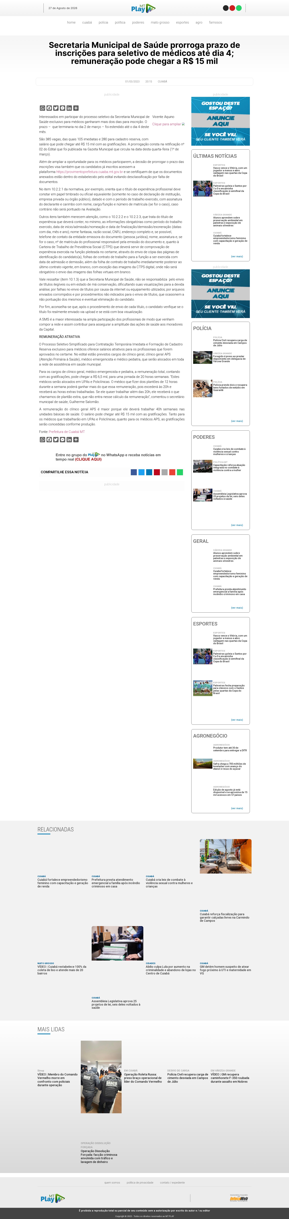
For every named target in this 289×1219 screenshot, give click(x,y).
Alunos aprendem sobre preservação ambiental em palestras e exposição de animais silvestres (228, 221)
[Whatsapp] (239, 8)
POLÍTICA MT (220, 462)
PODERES (138, 22)
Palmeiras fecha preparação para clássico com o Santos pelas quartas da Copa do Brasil (229, 689)
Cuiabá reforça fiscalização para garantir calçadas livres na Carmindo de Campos (224, 917)
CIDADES (150, 963)
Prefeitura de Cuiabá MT (67, 432)
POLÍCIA (103, 22)
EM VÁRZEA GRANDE (223, 1070)
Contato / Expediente (172, 1182)
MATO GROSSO (160, 22)
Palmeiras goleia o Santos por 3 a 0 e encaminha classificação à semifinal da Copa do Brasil (230, 190)
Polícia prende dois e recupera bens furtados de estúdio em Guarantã (230, 387)
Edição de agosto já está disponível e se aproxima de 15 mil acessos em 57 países (230, 792)
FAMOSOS (215, 22)
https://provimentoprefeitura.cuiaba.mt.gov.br (89, 172)
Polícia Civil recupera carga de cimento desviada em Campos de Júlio (230, 343)
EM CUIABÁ (130, 1070)
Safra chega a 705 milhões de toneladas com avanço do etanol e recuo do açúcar (229, 766)
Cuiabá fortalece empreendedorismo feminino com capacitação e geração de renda (230, 239)
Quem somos (112, 1182)
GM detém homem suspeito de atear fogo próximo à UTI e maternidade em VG (225, 970)
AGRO (199, 22)
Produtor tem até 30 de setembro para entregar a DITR (230, 749)
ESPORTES (182, 22)
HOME (71, 22)
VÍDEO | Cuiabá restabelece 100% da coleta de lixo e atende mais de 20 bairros (61, 970)
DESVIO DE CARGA (178, 1070)
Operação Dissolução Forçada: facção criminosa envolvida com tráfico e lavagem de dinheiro (99, 1156)
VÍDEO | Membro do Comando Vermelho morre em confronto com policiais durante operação (57, 1080)
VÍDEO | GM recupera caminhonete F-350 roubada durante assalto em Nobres (230, 1078)
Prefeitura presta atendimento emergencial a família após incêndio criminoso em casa (229, 592)
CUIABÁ (87, 22)
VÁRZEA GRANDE (222, 214)
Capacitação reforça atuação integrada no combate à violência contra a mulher (229, 468)
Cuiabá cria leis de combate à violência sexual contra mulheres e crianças (229, 452)
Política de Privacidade (140, 1182)
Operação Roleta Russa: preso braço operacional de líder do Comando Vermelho (143, 1078)
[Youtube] (232, 8)
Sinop (40, 1070)
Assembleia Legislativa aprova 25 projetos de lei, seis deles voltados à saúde (230, 496)
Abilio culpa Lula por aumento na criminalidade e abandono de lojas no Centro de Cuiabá (171, 970)
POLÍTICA (120, 22)
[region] (220, 121)
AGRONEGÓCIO (221, 745)
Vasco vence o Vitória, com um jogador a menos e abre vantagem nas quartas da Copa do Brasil (230, 172)
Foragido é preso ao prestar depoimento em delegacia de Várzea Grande (229, 359)
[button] (36, 8)
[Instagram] (226, 8)
